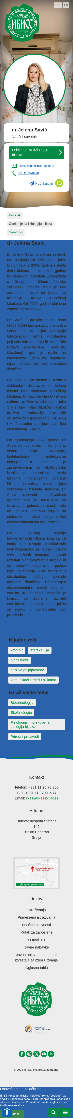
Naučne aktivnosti (36, 925)
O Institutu (36, 940)
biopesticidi (20, 660)
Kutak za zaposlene (37, 932)
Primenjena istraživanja (36, 917)
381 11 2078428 (28, 173)
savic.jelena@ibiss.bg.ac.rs (36, 165)
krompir (17, 650)
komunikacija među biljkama (33, 680)
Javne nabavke (36, 947)
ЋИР (58, 5)
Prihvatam (12, 1114)
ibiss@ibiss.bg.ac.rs (42, 798)
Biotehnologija (22, 703)
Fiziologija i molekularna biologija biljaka (30, 724)
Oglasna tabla (36, 968)
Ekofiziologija (21, 712)
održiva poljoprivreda (27, 670)
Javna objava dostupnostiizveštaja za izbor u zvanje (36, 957)
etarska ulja (39, 650)
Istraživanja (36, 910)
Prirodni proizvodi (25, 737)
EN (66, 5)
